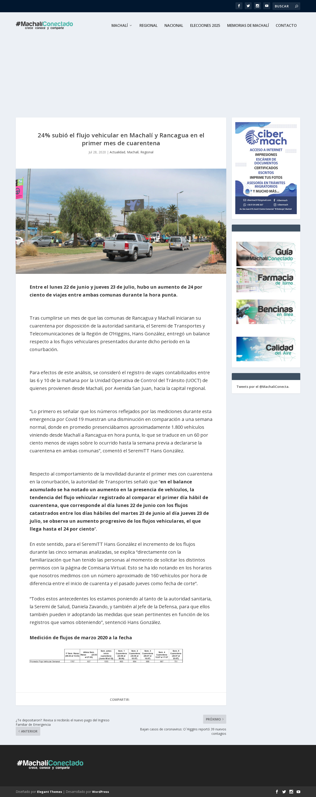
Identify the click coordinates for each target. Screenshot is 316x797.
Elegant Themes (49, 792)
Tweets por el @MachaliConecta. (262, 386)
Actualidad (117, 152)
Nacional (173, 26)
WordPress (100, 792)
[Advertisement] (158, 73)
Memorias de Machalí (248, 26)
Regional (148, 26)
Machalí (120, 26)
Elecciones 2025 (205, 26)
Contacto (286, 26)
